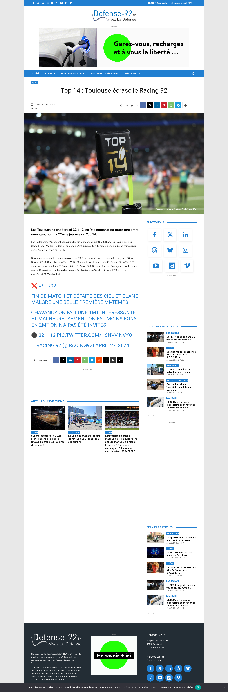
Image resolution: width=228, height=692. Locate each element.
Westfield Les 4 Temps (177, 380)
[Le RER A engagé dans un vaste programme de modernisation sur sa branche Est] (155, 337)
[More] (185, 105)
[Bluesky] (52, 3)
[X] (150, 105)
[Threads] (47, 3)
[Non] (224, 687)
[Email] (106, 360)
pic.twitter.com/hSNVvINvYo (94, 335)
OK (198, 687)
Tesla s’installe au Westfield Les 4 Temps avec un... (179, 387)
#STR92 (47, 286)
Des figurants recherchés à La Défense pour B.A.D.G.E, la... (181, 354)
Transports (172, 333)
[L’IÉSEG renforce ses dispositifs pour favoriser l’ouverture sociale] (155, 402)
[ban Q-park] (114, 655)
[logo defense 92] (114, 15)
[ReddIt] (99, 360)
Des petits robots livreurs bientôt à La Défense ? (181, 539)
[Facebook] (33, 3)
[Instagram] (56, 3)
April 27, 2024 (112, 345)
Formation (172, 398)
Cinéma (170, 348)
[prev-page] (148, 416)
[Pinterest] (164, 105)
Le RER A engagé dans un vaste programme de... (180, 338)
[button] (193, 73)
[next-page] (153, 416)
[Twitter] (38, 3)
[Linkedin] (42, 3)
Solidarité (74, 432)
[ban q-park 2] (114, 47)
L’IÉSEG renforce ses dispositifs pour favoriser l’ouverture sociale (181, 405)
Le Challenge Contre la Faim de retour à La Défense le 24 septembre (84, 438)
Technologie (173, 534)
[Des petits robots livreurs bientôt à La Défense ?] (155, 537)
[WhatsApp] (171, 105)
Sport (34, 82)
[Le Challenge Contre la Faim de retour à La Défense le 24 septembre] (85, 418)
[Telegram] (178, 105)
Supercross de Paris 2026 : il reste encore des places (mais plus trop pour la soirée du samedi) (48, 440)
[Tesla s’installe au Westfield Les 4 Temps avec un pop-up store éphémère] (155, 384)
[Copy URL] (120, 360)
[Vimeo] (70, 3)
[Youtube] (61, 3)
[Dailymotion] (66, 3)
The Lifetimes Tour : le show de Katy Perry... (179, 554)
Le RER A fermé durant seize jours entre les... (179, 371)
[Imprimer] (113, 360)
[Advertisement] (87, 378)
